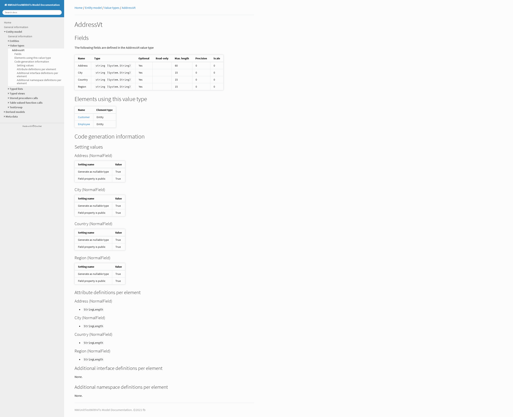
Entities (14, 41)
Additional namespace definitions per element (39, 81)
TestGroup (16, 107)
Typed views (17, 93)
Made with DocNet (32, 126)
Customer (84, 117)
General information (16, 27)
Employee (84, 124)
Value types (17, 45)
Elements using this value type (32, 58)
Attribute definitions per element (36, 69)
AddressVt (18, 50)
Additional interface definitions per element (37, 74)
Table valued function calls (26, 102)
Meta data (12, 116)
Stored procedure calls (24, 98)
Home (7, 22)
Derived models (15, 112)
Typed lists (16, 89)
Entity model (14, 31)
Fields (17, 54)
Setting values (25, 65)
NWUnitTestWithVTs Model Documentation (33, 5)
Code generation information (31, 61)
